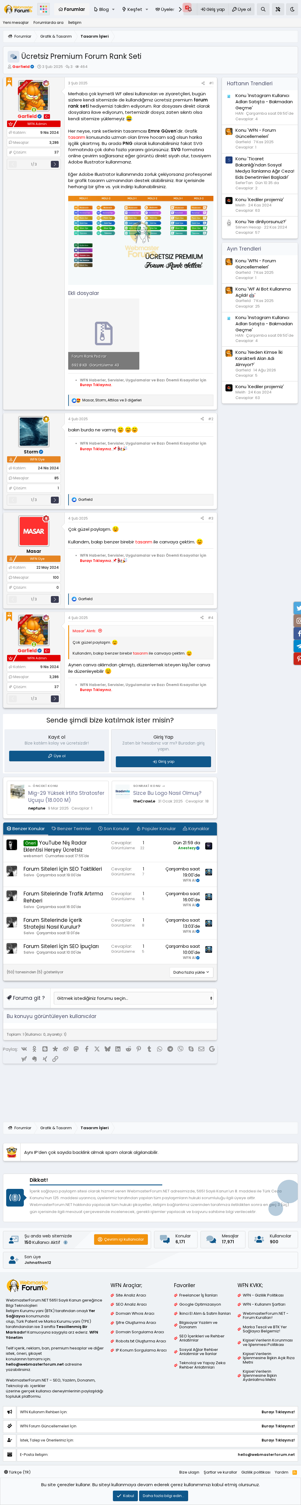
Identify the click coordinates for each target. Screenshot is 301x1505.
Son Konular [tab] (116, 828)
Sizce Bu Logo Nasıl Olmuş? (167, 793)
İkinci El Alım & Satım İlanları (205, 1313)
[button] (113, 9)
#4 (210, 617)
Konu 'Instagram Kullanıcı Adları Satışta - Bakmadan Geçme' (264, 101)
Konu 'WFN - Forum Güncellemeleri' (255, 133)
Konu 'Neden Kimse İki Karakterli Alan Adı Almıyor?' (258, 358)
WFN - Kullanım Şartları (264, 1304)
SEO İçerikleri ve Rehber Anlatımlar (202, 1338)
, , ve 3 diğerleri (112, 400)
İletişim (74, 22)
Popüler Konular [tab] (158, 828)
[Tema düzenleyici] (278, 9)
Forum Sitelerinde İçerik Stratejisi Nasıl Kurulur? (53, 924)
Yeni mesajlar (16, 22)
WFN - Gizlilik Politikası (263, 1295)
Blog (104, 9)
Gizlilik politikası (255, 1472)
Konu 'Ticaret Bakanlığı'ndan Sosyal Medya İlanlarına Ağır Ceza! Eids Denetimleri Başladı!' (264, 168)
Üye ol (60, 756)
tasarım (76, 137)
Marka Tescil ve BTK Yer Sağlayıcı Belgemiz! (265, 1329)
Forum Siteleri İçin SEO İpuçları (61, 946)
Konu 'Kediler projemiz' (259, 199)
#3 (210, 518)
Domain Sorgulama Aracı (140, 1332)
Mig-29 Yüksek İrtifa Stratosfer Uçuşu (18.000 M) (66, 797)
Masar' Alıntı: (84, 631)
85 (56, 477)
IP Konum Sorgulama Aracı (141, 1350)
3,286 (54, 142)
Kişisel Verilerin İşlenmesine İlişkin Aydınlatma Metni (260, 1376)
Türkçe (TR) (19, 1472)
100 (56, 577)
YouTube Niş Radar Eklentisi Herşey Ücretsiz (55, 846)
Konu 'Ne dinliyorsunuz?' (260, 221)
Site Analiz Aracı (131, 1295)
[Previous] (13, 164)
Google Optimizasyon (200, 1304)
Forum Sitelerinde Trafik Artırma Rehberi (63, 897)
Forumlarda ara (48, 22)
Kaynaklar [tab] (198, 828)
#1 (211, 83)
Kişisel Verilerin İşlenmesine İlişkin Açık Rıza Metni (269, 1358)
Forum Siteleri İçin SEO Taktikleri (63, 868)
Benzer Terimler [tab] (73, 828)
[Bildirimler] (190, 9)
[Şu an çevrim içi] (34, 110)
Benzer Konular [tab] (28, 828)
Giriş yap (166, 761)
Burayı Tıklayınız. (96, 384)
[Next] (55, 164)
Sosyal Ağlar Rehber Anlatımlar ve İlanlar (198, 1351)
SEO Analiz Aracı (131, 1304)
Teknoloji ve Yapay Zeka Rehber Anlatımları (202, 1365)
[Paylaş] (203, 83)
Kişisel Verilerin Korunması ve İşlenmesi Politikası (268, 1342)
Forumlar (74, 9)
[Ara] (263, 9)
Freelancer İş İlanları (198, 1295)
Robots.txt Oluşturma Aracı (141, 1341)
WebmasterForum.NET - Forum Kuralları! (265, 1315)
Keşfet (135, 9)
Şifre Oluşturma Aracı (136, 1322)
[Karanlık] (292, 9)
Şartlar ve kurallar (220, 1472)
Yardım (281, 1472)
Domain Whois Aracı (135, 1313)
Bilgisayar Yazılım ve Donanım (198, 1324)
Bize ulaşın (189, 1472)
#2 (210, 418)
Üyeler (168, 9)
